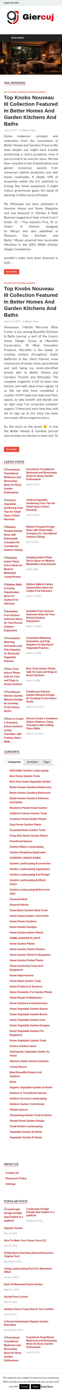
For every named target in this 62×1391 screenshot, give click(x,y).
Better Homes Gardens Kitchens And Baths (25, 92)
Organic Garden (13, 1228)
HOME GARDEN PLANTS (25, 938)
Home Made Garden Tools (25, 981)
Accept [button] (24, 1386)
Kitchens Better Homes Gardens (19, 283)
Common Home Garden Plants (28, 819)
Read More (10, 271)
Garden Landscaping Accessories (30, 863)
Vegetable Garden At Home (26, 1132)
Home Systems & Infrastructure (29, 1003)
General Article (18, 899)
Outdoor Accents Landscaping (28, 1098)
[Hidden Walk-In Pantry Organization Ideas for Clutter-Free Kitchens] (14, 584)
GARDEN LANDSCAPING (25, 858)
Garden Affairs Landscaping (27, 846)
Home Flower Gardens (23, 921)
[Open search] (54, 38)
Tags (46, 762)
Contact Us (12, 1173)
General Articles (19, 904)
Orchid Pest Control (16, 1296)
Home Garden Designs (23, 927)
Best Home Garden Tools (25, 776)
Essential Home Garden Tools (27, 830)
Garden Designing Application (28, 852)
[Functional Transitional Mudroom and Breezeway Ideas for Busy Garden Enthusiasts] (14, 469)
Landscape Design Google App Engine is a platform (40, 1212)
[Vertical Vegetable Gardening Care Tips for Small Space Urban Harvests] (14, 500)
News (13, 1081)
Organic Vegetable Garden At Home (31, 1087)
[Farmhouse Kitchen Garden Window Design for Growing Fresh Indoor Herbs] (14, 692)
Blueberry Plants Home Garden (28, 808)
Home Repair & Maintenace (26, 997)
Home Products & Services (26, 986)
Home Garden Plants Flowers (27, 949)
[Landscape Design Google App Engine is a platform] (14, 1209)
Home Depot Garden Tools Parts (29, 916)
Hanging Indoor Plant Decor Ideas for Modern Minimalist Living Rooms (41, 560)
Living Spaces (18, 1066)
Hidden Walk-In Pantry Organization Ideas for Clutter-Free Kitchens (39, 587)
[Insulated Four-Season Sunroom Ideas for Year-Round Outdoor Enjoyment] (14, 611)
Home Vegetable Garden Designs (30, 1025)
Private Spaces (19, 1109)
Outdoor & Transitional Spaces (28, 1093)
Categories (14, 762)
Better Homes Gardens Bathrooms (30, 787)
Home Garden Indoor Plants (26, 932)
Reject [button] (35, 1386)
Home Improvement (21, 975)
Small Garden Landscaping (26, 1126)
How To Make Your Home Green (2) (25, 1240)
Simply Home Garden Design (27, 1120)
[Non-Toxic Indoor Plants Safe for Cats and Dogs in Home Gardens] (14, 669)
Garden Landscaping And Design (30, 874)
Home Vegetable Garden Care (27, 1020)
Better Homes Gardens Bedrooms (30, 792)
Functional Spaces (21, 841)
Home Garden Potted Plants (26, 960)
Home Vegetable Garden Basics (29, 1008)
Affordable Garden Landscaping (29, 770)
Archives (32, 762)
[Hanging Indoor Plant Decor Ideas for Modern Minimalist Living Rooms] (14, 558)
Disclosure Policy (16, 1178)
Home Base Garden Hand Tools (29, 910)
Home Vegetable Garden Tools (28, 1040)
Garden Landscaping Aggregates (30, 869)
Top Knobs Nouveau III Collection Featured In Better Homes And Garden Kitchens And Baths (31, 111)
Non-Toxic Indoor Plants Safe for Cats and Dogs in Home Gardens (41, 672)
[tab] (14, 762)
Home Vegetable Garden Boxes (28, 1014)
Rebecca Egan (28, 130)
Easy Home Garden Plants (25, 824)
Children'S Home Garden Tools (28, 813)
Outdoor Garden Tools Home (27, 1104)
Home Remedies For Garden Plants (31, 992)
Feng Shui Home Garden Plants (29, 835)
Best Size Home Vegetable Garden (30, 781)
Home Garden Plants (22, 943)
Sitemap (10, 1184)
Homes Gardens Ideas (23, 1046)
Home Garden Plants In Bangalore (30, 954)
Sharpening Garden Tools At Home (31, 1115)
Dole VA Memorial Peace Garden (23, 1284)
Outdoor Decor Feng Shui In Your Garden (29, 1309)
